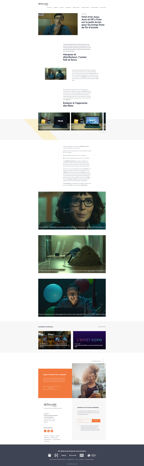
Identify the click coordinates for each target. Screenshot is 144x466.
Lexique (76, 459)
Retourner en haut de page (96, 361)
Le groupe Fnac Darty (70, 459)
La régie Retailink (68, 7)
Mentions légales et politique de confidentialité (58, 459)
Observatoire (56, 7)
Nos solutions (49, 7)
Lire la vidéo (72, 210)
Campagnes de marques (85, 7)
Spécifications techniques (89, 459)
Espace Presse (81, 459)
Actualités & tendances (94, 7)
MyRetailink (62, 7)
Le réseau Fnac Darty (76, 7)
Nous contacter (103, 7)
